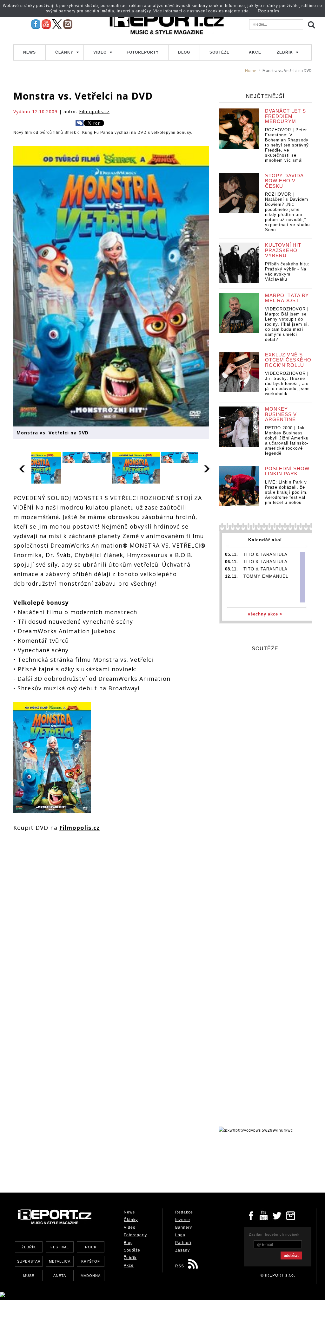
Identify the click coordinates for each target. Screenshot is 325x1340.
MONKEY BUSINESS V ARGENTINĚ (281, 414)
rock (90, 1247)
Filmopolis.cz (94, 111)
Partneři (183, 1242)
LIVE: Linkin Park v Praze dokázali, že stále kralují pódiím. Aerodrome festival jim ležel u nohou (286, 492)
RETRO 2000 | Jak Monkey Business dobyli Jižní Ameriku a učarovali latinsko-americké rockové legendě (286, 441)
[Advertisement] (128, 1161)
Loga (180, 1235)
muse (28, 1276)
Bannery (183, 1227)
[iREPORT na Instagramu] (67, 24)
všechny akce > (265, 614)
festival (59, 1247)
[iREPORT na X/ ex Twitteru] (57, 24)
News (29, 52)
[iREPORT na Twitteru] (264, 1215)
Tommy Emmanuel (265, 576)
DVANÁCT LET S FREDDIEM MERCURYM (285, 116)
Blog (184, 52)
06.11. (231, 561)
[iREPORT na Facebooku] (35, 24)
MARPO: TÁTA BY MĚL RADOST (287, 298)
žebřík (29, 1247)
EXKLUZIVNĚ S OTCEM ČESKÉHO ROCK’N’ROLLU (288, 360)
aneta (59, 1276)
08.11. (231, 569)
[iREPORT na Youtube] (46, 24)
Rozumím (268, 10)
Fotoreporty (143, 52)
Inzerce (182, 1220)
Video (100, 52)
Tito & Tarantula (265, 554)
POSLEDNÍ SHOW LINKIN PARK (287, 471)
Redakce (184, 1212)
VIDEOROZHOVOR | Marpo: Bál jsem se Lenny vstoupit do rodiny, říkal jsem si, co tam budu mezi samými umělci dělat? (287, 324)
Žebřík (285, 52)
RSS (179, 1266)
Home (250, 70)
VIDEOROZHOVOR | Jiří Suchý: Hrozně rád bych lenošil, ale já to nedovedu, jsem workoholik (287, 383)
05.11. (231, 554)
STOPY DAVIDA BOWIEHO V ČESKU (284, 181)
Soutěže (219, 52)
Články (64, 52)
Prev (22, 468)
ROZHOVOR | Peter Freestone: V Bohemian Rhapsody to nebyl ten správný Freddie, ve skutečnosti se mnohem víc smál (287, 145)
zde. (246, 11)
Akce (255, 52)
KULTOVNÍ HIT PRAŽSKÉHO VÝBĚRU (283, 250)
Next (207, 468)
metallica (59, 1261)
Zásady (182, 1250)
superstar (29, 1261)
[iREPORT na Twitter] (277, 1215)
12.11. (231, 576)
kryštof (90, 1261)
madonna (91, 1276)
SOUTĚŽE (265, 648)
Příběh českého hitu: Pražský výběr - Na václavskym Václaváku (287, 272)
